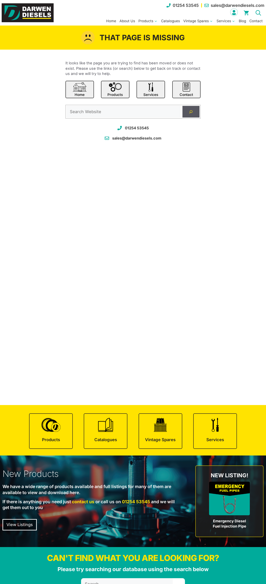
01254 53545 (186, 5)
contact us (83, 501)
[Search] (191, 112)
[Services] (215, 431)
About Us (127, 21)
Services (224, 21)
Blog (242, 21)
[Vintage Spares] (160, 431)
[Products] (51, 431)
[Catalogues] (105, 431)
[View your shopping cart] (246, 12)
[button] (258, 12)
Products (145, 21)
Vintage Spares (196, 21)
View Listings (19, 524)
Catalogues (170, 21)
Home (111, 21)
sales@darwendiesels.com (237, 5)
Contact (256, 21)
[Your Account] (234, 12)
